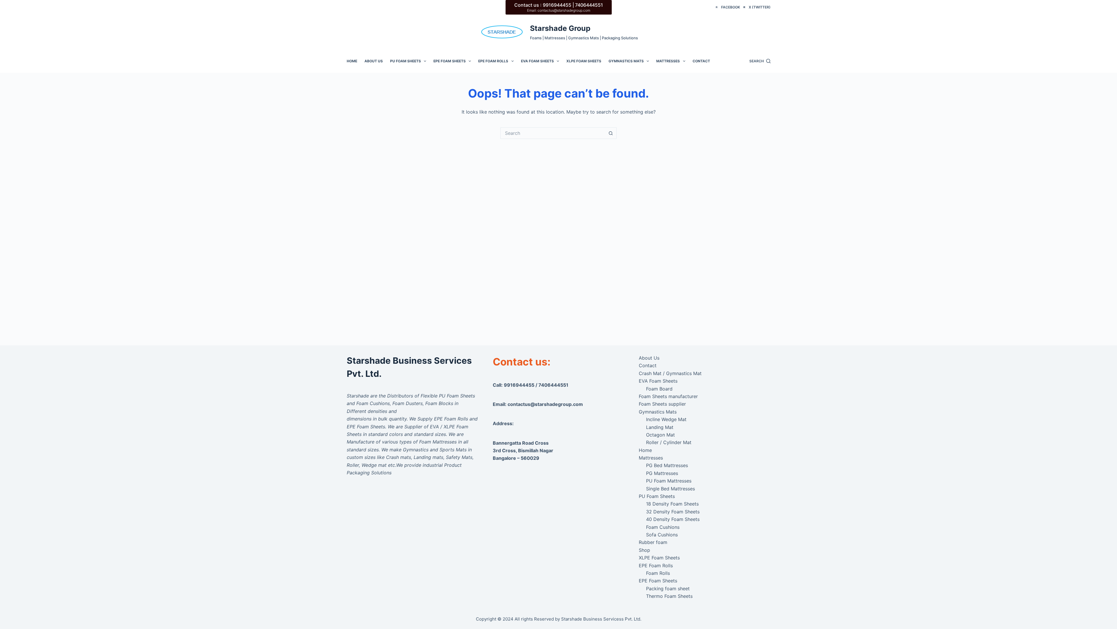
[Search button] (611, 133)
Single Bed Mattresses (670, 489)
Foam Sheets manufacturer (668, 396)
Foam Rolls (658, 573)
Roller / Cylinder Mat (668, 442)
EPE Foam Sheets (449, 61)
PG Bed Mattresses (667, 465)
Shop (644, 550)
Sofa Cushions (662, 535)
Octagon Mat (660, 435)
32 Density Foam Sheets (673, 512)
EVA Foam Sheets (537, 61)
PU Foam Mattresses (668, 481)
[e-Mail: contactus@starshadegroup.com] (502, 32)
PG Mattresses (662, 473)
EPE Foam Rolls (493, 61)
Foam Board (659, 389)
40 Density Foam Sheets (673, 519)
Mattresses (668, 61)
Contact (701, 61)
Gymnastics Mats (626, 61)
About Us (373, 61)
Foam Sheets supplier (662, 404)
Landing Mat (659, 427)
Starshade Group (560, 28)
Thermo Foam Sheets (669, 596)
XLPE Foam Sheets (583, 61)
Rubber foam (653, 542)
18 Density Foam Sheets (672, 504)
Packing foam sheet (668, 588)
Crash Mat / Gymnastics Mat (670, 373)
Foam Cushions (663, 527)
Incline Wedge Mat (666, 419)
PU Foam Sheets (405, 61)
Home (352, 61)
